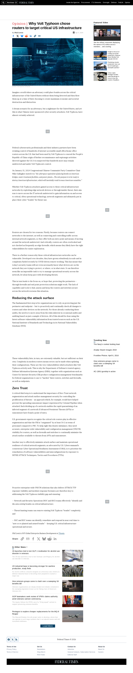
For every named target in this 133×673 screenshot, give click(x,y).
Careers (101, 652)
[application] (107, 33)
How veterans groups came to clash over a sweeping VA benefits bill (35, 582)
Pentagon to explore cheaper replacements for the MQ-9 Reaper (35, 613)
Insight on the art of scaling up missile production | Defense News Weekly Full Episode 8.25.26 (114, 55)
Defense (114, 2)
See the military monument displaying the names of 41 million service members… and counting (107, 45)
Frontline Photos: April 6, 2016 (106, 355)
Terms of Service (12, 652)
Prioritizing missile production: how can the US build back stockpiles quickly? (114, 65)
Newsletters (41, 649)
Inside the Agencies (73, 2)
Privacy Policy (11, 649)
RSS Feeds (41, 655)
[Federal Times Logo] (26, 3)
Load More (48, 626)
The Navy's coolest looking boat (107, 344)
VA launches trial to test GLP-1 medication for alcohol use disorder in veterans (36, 552)
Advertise (71, 649)
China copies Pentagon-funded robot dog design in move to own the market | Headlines (113, 76)
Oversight (106, 2)
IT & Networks (96, 2)
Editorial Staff (72, 655)
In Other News (19, 547)
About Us (101, 649)
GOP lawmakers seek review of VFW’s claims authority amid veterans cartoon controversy (35, 597)
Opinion (127, 2)
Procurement (85, 2)
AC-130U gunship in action (105, 371)
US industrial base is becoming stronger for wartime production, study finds (33, 567)
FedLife (120, 2)
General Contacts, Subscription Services (81, 652)
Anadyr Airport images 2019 (105, 350)
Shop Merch (41, 652)
